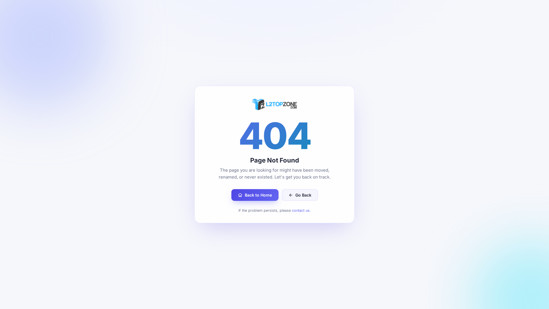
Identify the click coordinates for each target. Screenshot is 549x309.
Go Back (303, 195)
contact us (301, 210)
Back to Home (258, 195)
